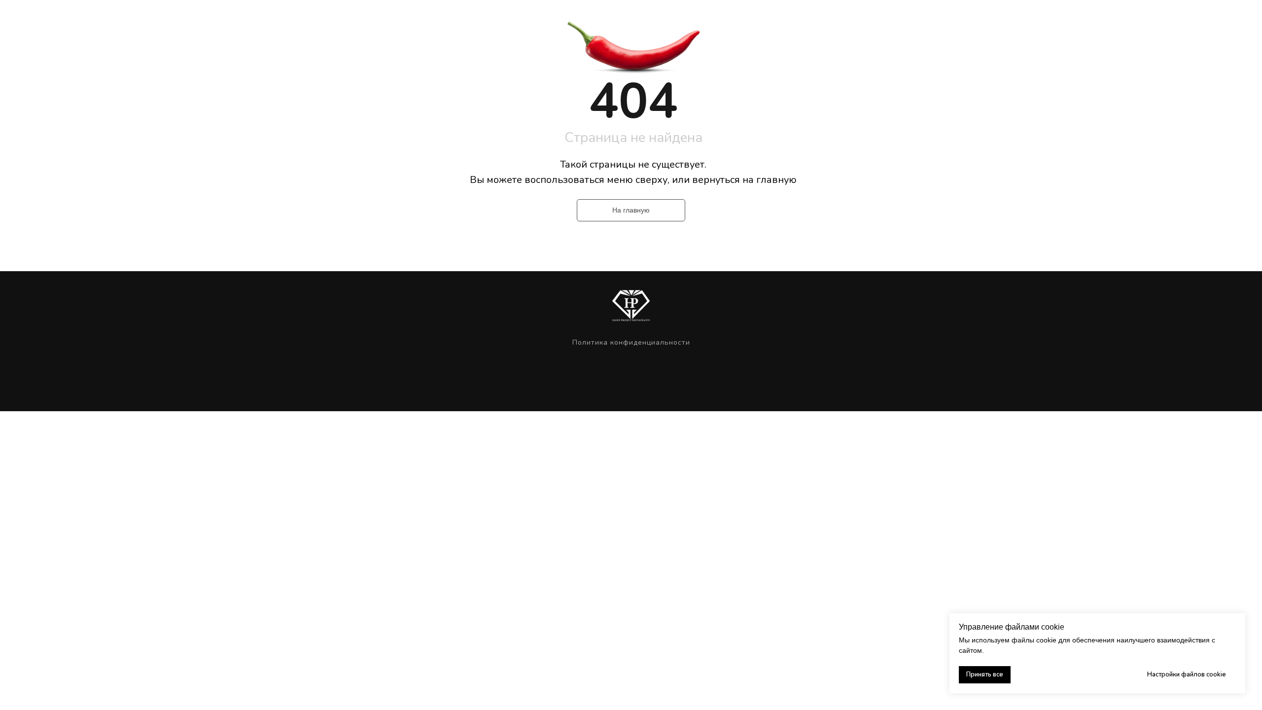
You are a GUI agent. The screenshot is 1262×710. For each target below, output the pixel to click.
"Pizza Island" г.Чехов (840, 20)
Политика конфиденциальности (631, 342)
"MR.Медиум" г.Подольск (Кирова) (533, 20)
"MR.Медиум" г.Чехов (762, 20)
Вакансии (902, 20)
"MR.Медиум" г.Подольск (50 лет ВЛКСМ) (657, 20)
